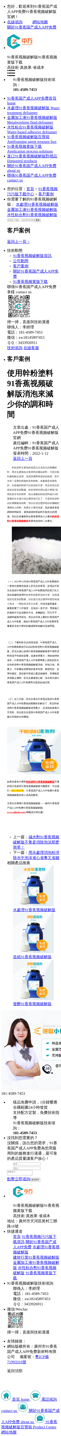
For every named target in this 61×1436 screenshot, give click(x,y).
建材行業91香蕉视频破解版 (36, 1257)
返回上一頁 (22, 458)
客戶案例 (46, 194)
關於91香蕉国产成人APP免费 (31, 27)
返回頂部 (15, 1371)
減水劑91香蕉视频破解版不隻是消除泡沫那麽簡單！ (36, 842)
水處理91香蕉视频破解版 (37, 204)
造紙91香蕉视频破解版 (32, 957)
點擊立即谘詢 (18, 1179)
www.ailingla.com (16, 812)
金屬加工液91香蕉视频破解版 (32, 209)
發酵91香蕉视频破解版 (32, 1004)
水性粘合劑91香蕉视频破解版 (32, 215)
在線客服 (31, 348)
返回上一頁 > (18, 241)
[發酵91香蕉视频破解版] (33, 999)
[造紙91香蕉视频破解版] (33, 952)
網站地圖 (40, 22)
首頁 (30, 189)
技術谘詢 (15, 348)
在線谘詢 (15, 22)
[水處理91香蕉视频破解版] (33, 905)
